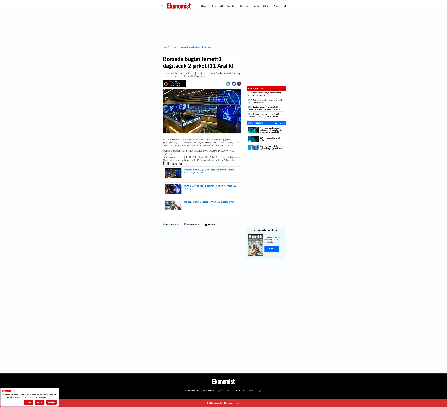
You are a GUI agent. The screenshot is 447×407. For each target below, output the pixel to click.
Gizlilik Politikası (192, 391)
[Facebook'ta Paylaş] (234, 84)
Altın (276, 6)
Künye (250, 391)
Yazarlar (256, 6)
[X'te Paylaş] (239, 84)
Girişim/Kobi (217, 6)
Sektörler (231, 6)
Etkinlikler (244, 6)
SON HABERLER (255, 88)
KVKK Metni (239, 391)
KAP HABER (280, 123)
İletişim (259, 391)
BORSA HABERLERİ (255, 123)
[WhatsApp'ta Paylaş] (228, 84)
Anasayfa (166, 47)
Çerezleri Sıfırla (224, 391)
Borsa (174, 47)
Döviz (265, 6)
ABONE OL (272, 249)
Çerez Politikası (208, 391)
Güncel (203, 6)
